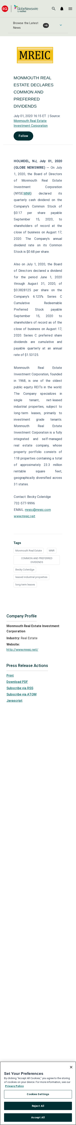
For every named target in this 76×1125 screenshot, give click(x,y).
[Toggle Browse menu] (61, 25)
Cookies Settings (38, 1094)
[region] (38, 1093)
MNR (27, 193)
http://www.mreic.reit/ (22, 650)
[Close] (71, 1067)
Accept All (38, 1117)
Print (10, 675)
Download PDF (17, 682)
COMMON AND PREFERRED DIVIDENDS (36, 560)
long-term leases (25, 584)
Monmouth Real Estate (28, 550)
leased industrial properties (31, 577)
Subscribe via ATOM (21, 694)
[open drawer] (70, 9)
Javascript (14, 701)
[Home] (20, 8)
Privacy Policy (14, 1086)
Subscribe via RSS (19, 688)
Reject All (38, 1105)
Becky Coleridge (24, 569)
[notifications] (62, 9)
